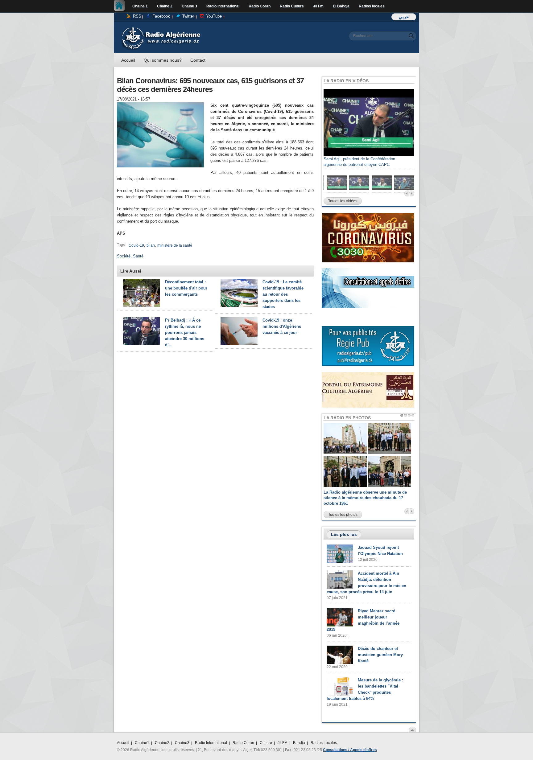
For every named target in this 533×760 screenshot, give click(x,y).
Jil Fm (318, 6)
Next (412, 193)
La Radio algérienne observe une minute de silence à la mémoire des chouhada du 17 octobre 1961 (365, 498)
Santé (138, 256)
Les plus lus (344, 534)
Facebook (161, 16)
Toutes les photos (342, 514)
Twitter (188, 16)
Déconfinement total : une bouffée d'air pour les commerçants (186, 288)
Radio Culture (292, 6)
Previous (406, 193)
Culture (266, 743)
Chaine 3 (189, 6)
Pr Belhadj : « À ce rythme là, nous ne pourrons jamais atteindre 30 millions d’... (184, 332)
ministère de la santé (174, 245)
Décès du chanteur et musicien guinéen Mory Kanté (380, 654)
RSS (137, 16)
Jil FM (282, 743)
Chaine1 (142, 743)
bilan (151, 245)
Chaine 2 (164, 6)
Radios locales (372, 6)
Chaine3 (182, 743)
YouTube (214, 16)
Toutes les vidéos (342, 201)
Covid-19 (136, 245)
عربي (404, 16)
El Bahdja (341, 6)
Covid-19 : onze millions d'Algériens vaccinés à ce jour (281, 326)
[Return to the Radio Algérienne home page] (161, 28)
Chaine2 (162, 743)
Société (123, 256)
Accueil (121, 6)
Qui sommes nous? (163, 60)
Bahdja (299, 743)
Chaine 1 (140, 6)
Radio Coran (260, 6)
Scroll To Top (412, 729)
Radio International (222, 6)
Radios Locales (324, 743)
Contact (197, 60)
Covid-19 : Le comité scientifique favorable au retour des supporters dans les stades (283, 294)
